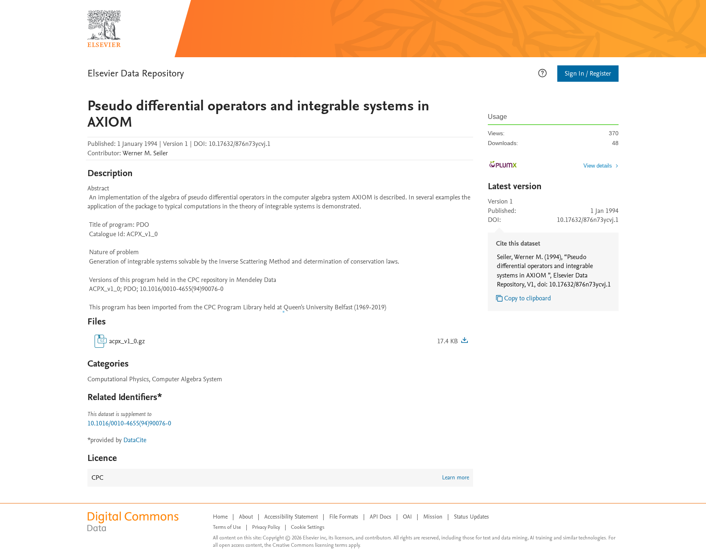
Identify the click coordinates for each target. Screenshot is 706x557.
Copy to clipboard (527, 298)
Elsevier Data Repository (135, 73)
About (246, 517)
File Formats (343, 517)
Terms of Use (227, 527)
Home (220, 517)
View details (597, 166)
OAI (407, 517)
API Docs (380, 517)
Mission (432, 517)
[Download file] (464, 341)
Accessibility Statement (291, 517)
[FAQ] (542, 72)
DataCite (134, 440)
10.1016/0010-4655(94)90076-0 (129, 423)
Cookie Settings (307, 527)
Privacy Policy (266, 527)
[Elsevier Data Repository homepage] (104, 28)
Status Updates (471, 517)
